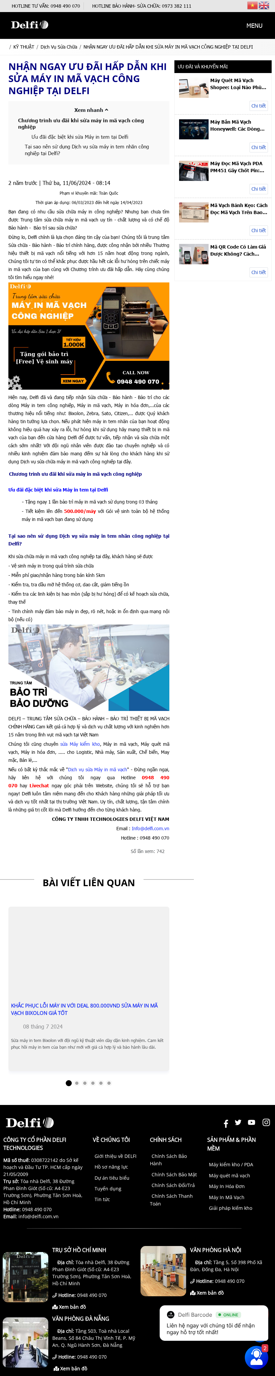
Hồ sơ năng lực (111, 1167)
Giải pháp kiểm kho (230, 1208)
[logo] (29, 32)
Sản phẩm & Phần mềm (231, 1144)
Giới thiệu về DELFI (115, 1156)
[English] (264, 5)
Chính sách (166, 1139)
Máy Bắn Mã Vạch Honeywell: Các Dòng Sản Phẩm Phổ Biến (235, 125)
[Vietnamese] (253, 5)
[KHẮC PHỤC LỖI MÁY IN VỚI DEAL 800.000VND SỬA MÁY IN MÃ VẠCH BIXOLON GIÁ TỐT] (88, 987)
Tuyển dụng (108, 1188)
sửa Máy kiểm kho (80, 744)
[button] (227, 25)
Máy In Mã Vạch (226, 1197)
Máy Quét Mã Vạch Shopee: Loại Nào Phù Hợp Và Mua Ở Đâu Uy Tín (236, 83)
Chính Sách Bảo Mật (174, 1174)
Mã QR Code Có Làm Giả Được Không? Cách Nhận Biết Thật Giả (238, 250)
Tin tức (102, 1199)
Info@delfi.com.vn (150, 828)
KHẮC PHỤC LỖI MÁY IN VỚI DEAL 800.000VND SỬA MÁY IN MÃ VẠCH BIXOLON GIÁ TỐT (84, 1009)
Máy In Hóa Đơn (227, 1186)
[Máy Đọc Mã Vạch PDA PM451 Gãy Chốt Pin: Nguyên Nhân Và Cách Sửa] (194, 179)
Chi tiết (259, 106)
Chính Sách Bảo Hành (168, 1160)
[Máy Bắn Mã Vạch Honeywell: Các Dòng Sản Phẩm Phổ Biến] (194, 137)
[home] (5, 47)
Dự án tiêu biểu (112, 1178)
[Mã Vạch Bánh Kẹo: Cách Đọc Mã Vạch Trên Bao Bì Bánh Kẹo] (194, 220)
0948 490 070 (65, 6)
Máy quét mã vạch (229, 1175)
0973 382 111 (176, 6)
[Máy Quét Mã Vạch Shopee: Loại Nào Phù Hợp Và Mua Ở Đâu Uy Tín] (194, 96)
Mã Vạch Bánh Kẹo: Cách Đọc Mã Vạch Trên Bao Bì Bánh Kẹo (239, 208)
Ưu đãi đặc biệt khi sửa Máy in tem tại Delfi (80, 137)
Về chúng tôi (111, 1139)
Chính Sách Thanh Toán (171, 1199)
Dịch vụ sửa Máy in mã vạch (97, 769)
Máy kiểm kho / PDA (231, 1164)
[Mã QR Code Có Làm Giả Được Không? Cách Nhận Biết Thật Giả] (194, 262)
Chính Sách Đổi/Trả (173, 1185)
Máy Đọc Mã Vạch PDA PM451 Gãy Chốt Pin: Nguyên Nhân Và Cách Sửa (236, 166)
